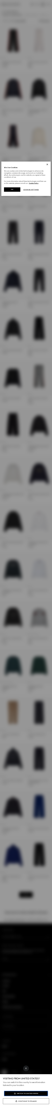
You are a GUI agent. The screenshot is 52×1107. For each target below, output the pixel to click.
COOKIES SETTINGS (31, 190)
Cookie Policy (33, 183)
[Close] (26, 1068)
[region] (26, 179)
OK (12, 189)
